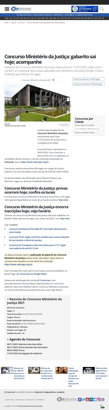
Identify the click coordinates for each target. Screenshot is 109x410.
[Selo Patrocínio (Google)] (84, 9)
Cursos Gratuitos (84, 15)
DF (32, 18)
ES (36, 18)
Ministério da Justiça (15, 308)
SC (93, 18)
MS (51, 18)
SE (99, 18)
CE (29, 18)
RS (82, 18)
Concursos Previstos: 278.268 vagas (88, 84)
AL (14, 18)
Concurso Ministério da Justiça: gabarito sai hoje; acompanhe (46, 23)
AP (18, 18)
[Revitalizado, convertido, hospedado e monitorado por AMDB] (102, 406)
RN (78, 18)
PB (62, 18)
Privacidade (40, 400)
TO (103, 18)
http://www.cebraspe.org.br (35, 162)
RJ (75, 18)
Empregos (58, 15)
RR (89, 18)
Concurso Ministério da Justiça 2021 (36, 80)
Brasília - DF (20, 333)
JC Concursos (44, 280)
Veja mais (63, 199)
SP (96, 18)
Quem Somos (9, 400)
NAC (7, 18)
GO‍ (39, 18)
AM (21, 18)
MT (47, 18)
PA (59, 18)
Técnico (17, 317)
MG (54, 18)
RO (85, 18)
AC (11, 18)
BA (25, 18)
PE (69, 18)
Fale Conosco (20, 400)
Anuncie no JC (30, 400)
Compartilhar (64, 125)
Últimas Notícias (24, 15)
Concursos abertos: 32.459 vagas (87, 79)
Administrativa (29, 320)
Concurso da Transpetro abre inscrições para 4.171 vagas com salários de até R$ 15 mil (37, 247)
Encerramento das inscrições (27, 347)
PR (66, 18)
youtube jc (69, 15)
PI (72, 18)
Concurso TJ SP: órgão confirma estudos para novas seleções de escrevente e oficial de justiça (39, 239)
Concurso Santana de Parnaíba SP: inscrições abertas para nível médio (38, 230)
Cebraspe (23, 327)
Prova (15, 350)
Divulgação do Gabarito (24, 353)
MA (43, 18)
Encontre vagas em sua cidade (84, 125)
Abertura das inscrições (24, 344)
